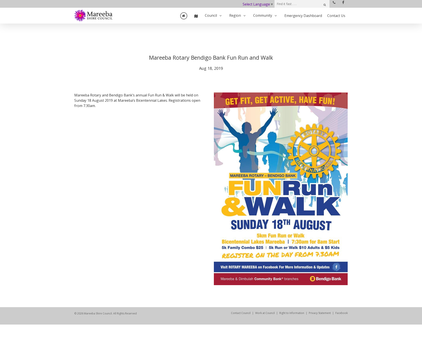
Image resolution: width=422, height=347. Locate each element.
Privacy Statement (320, 313)
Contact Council (241, 313)
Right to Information (291, 313)
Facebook (341, 313)
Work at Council (265, 313)
